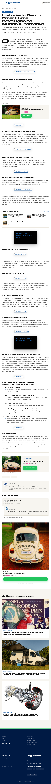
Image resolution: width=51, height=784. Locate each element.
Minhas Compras (46, 2)
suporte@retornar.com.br (32, 751)
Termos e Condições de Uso (7, 760)
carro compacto (6, 477)
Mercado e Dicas (12, 8)
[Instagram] (31, 763)
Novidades (4, 736)
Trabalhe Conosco (30, 746)
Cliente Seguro (5, 758)
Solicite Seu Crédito (31, 744)
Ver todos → (46, 211)
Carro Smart (14, 477)
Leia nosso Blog (30, 736)
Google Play (29, 774)
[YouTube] (34, 763)
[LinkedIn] (40, 763)
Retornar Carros (17, 485)
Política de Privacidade (6, 762)
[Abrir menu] (1, 2)
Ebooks (3, 738)
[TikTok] (37, 763)
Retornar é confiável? (31, 740)
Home (3, 8)
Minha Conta (4, 746)
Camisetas (4, 740)
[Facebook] (28, 763)
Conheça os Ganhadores (32, 742)
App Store (34, 774)
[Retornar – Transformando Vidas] (12, 2)
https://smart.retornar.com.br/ (13, 513)
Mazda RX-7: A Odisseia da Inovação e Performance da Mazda (24, 235)
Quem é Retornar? (30, 738)
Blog (7, 8)
